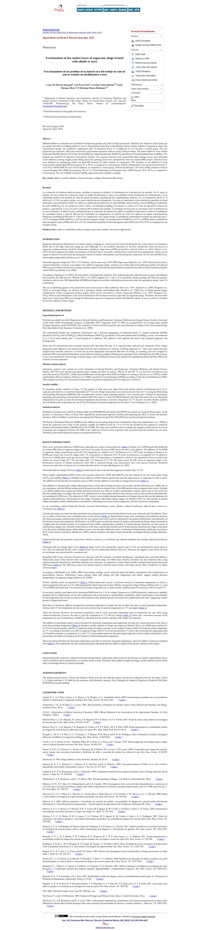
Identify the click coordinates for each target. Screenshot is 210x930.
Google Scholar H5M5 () (148, 45)
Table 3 (83, 582)
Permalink (139, 106)
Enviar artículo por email (146, 80)
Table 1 (125, 447)
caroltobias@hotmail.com (54, 106)
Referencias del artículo (146, 63)
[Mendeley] (133, 97)
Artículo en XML (142, 58)
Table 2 (46, 542)
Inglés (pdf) (140, 54)
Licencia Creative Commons (144, 916)
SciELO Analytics (142, 41)
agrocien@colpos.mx (105, 927)
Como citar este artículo (146, 67)
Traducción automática (145, 76)
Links (122, 700)
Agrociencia (51, 29)
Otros (137, 97)
